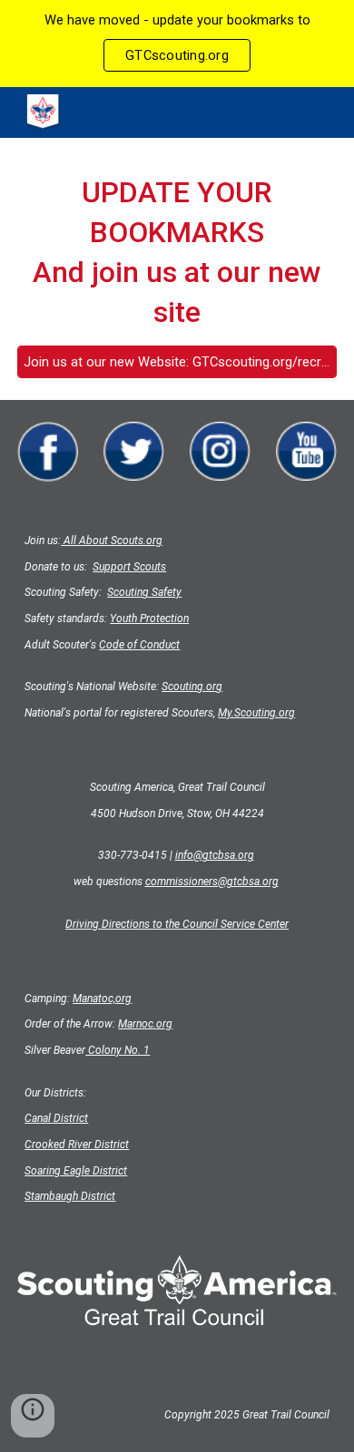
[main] (177, 253)
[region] (177, 43)
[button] (32, 1415)
